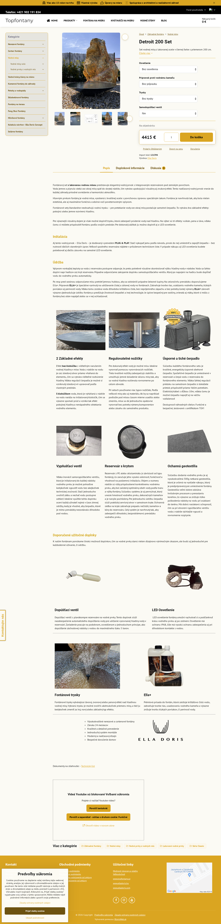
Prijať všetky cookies (35, 911)
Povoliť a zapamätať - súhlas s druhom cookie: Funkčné (98, 817)
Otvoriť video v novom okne (99, 825)
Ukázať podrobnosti (35, 917)
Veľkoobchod (119, 874)
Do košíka (196, 137)
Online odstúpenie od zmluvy (73, 880)
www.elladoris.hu (121, 883)
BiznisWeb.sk (120, 919)
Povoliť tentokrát (98, 808)
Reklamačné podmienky (70, 874)
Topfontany (19, 20)
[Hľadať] (189, 20)
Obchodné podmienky (69, 871)
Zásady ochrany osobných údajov (130, 915)
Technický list (88, 766)
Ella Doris (152, 158)
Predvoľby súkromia (103, 915)
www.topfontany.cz (121, 878)
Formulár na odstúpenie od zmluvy (75, 877)
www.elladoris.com (121, 888)
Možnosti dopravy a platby (125, 871)
